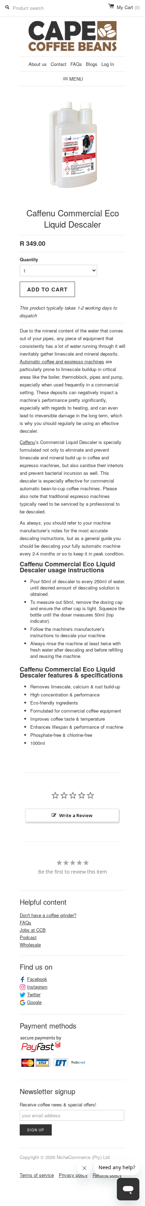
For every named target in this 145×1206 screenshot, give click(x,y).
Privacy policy (73, 1175)
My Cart (128, 7)
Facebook (37, 979)
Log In (107, 64)
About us (38, 64)
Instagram (37, 987)
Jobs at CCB (33, 930)
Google (34, 1002)
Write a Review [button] (76, 815)
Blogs (91, 64)
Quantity (29, 259)
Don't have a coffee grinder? (48, 915)
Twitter (33, 994)
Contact (59, 64)
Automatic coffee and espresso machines (62, 361)
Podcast (28, 937)
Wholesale (30, 944)
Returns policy (107, 1175)
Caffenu (27, 442)
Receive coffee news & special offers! (58, 1104)
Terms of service (37, 1175)
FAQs (76, 64)
